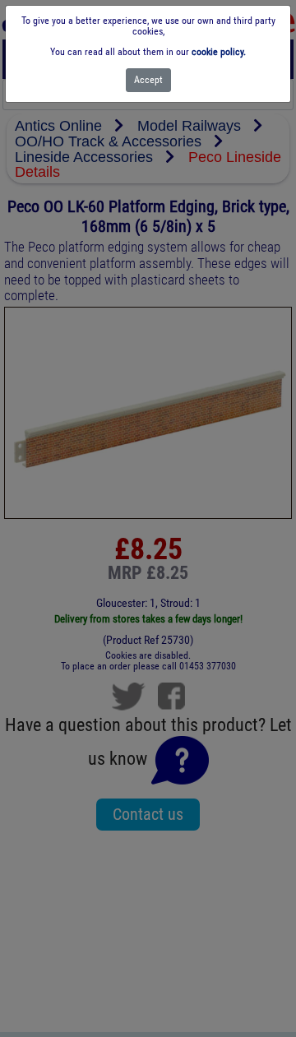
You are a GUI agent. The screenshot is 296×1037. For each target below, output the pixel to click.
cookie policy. (219, 52)
